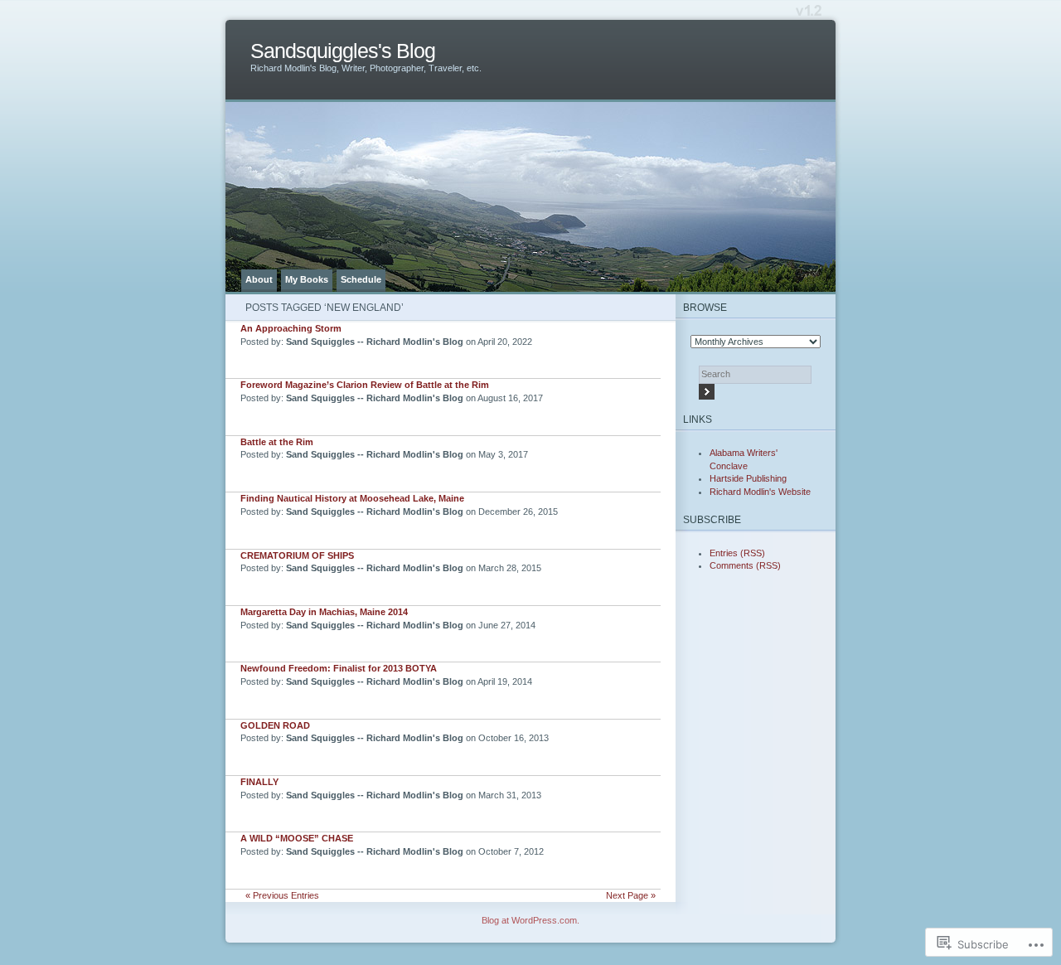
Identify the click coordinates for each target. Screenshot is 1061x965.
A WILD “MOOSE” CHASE (296, 838)
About (259, 279)
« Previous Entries (282, 895)
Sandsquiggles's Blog (342, 51)
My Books (306, 279)
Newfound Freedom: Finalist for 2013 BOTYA (338, 668)
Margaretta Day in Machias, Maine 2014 (324, 612)
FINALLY (259, 782)
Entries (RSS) (737, 553)
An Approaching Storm (291, 328)
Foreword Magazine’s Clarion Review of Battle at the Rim (364, 385)
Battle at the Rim (276, 442)
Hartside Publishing (748, 478)
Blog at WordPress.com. (530, 920)
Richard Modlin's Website (760, 492)
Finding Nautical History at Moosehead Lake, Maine (352, 498)
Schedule (361, 279)
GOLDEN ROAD (275, 725)
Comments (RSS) (745, 565)
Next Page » (631, 895)
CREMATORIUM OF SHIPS (297, 555)
